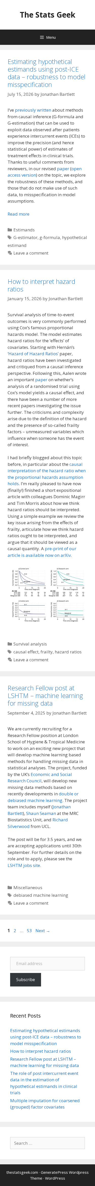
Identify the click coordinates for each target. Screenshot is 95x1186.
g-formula (50, 237)
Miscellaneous (27, 887)
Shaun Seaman (41, 813)
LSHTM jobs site (24, 865)
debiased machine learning (40, 895)
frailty (47, 652)
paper (63, 169)
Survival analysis (30, 644)
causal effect (26, 652)
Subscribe (25, 979)
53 (30, 930)
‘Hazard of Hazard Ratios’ (33, 354)
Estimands (24, 230)
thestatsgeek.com (22, 1172)
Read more (18, 214)
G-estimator (25, 237)
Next (42, 930)
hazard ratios (68, 652)
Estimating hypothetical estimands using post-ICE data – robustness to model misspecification (46, 73)
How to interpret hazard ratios (41, 285)
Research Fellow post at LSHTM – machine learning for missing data (45, 695)
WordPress (55, 1178)
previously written (33, 110)
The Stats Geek (47, 14)
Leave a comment (30, 253)
